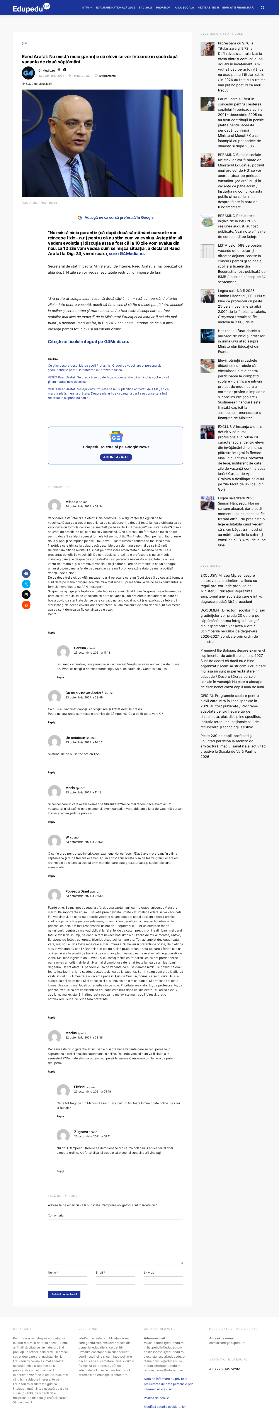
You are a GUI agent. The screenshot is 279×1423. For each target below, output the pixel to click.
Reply (51, 632)
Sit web (149, 1272)
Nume (53, 1272)
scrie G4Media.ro (126, 253)
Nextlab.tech (208, 7)
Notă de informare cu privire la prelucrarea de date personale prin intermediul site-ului (168, 1384)
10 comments (107, 75)
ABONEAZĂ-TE (116, 457)
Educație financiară (238, 7)
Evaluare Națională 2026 (115, 7)
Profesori (163, 7)
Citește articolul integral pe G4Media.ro (88, 341)
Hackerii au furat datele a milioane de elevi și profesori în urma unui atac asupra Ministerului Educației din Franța (241, 341)
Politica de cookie (156, 1398)
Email (100, 1272)
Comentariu (57, 1215)
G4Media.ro (46, 70)
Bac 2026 (146, 7)
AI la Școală (184, 7)
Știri (85, 7)
